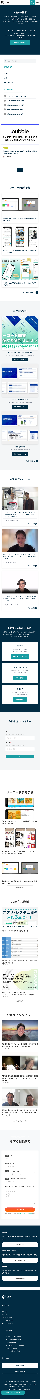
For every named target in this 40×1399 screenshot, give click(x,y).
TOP (5, 1381)
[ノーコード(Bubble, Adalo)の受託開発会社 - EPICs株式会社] (5, 2)
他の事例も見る (20, 888)
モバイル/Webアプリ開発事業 (13, 1337)
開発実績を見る (20, 699)
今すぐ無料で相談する (20, 43)
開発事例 (4, 1314)
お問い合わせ (20, 1365)
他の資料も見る (20, 1001)
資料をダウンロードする (20, 656)
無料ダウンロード (19, 359)
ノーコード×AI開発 (11, 1342)
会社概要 (10, 1381)
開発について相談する (14, 1393)
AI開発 (34, 1381)
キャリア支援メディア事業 (13, 1351)
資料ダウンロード (20, 1371)
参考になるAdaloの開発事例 (15, 109)
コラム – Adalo (18, 1384)
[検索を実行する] (6, 61)
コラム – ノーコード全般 (29, 1384)
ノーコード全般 (8, 82)
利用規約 (30, 1213)
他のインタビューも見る (20, 1121)
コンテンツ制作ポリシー (8, 1323)
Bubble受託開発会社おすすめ (15, 101)
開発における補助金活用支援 (13, 1339)
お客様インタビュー (7, 1317)
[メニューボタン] (37, 2)
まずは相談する (20, 678)
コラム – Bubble (8, 1384)
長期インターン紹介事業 (12, 1348)
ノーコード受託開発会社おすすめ (16, 96)
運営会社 (4, 1312)
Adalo (5, 78)
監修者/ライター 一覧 (13, 1386)
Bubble (6, 73)
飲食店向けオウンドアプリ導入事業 (15, 1345)
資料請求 (32, 2)
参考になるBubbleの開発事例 (15, 105)
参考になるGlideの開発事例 (15, 114)
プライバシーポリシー (22, 1213)
